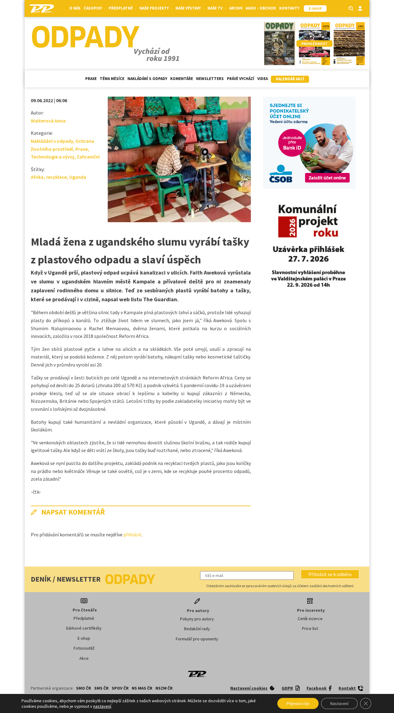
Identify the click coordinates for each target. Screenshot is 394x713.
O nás (75, 8)
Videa (262, 78)
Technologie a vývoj (52, 157)
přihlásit (132, 534)
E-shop (84, 638)
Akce (84, 658)
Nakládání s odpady (147, 78)
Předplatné (84, 618)
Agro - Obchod (261, 8)
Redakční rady (197, 628)
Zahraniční (88, 157)
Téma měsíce (112, 78)
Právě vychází (240, 78)
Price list (310, 628)
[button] (330, 574)
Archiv (236, 8)
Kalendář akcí (290, 79)
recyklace (56, 177)
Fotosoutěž (84, 648)
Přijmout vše (298, 703)
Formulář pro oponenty (197, 639)
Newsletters (210, 78)
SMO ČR (83, 688)
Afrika (37, 177)
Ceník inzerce (310, 618)
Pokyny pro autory (197, 619)
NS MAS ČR (142, 688)
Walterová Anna (48, 121)
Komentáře (181, 78)
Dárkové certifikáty (84, 628)
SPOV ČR (120, 688)
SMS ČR (101, 688)
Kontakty (289, 8)
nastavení (102, 706)
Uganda (77, 177)
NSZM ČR (164, 688)
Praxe (91, 78)
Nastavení (339, 703)
